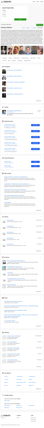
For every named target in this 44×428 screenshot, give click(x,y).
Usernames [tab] (19, 60)
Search (35, 161)
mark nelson (6, 407)
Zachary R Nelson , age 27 (9, 124)
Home (34, 1)
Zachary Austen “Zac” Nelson (13, 353)
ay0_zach (6, 385)
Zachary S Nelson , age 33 (9, 142)
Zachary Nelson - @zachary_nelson (14, 88)
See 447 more (38, 388)
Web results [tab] (33, 58)
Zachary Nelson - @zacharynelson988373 (16, 82)
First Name (4, 10)
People (28, 27)
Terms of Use (33, 417)
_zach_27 (6, 376)
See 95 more (38, 326)
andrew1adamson (32, 382)
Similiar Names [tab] (27, 60)
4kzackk (30, 379)
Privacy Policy (33, 419)
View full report (35, 125)
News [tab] (9, 60)
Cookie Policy (33, 421)
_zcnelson (6, 379)
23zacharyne (19, 379)
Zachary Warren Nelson (12, 359)
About (37, 1)
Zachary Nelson (10, 220)
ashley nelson (7, 405)
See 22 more (38, 210)
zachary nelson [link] (40, 27)
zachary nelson (7, 161)
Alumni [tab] (38, 58)
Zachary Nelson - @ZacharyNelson (14, 110)
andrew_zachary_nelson (21, 382)
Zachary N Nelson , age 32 (9, 130)
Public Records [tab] (16, 58)
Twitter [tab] (10, 58)
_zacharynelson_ (32, 376)
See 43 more (38, 250)
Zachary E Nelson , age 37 (9, 136)
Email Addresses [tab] (25, 58)
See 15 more (38, 291)
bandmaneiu (19, 385)
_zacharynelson (20, 376)
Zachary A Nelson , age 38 (9, 148)
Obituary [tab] (14, 60)
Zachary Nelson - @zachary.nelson (14, 76)
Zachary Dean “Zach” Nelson (13, 348)
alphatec (6, 382)
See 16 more (38, 366)
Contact (41, 1)
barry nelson (18, 405)
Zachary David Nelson (12, 342)
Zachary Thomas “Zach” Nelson (14, 336)
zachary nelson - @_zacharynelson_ (14, 70)
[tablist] (22, 59)
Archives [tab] (4, 60)
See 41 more (38, 100)
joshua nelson (31, 405)
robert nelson (19, 407)
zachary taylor (7, 400)
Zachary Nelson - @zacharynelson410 (15, 94)
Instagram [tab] (4, 58)
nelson (34, 27)
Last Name (4, 14)
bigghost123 (31, 385)
